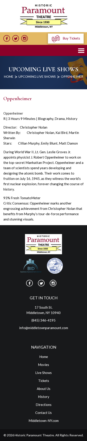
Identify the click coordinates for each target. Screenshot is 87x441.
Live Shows (43, 373)
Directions (44, 405)
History (43, 397)
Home (43, 357)
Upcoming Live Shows (37, 76)
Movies (43, 365)
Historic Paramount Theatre (34, 435)
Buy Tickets (71, 38)
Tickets (43, 381)
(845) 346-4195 (43, 320)
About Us (43, 389)
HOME (8, 76)
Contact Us (43, 413)
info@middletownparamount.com (43, 328)
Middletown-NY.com (44, 421)
